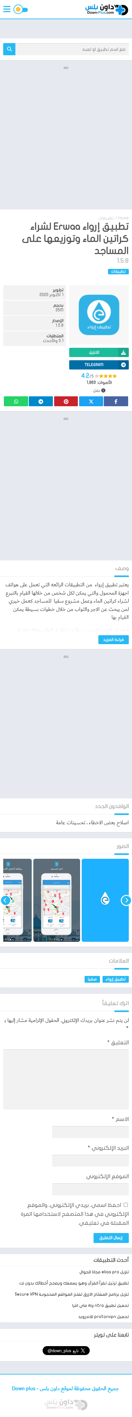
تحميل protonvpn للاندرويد (103, 1316)
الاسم (120, 1119)
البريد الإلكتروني (108, 1148)
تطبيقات (106, 218)
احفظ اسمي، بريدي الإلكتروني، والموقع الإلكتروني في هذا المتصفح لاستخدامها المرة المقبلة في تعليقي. (75, 1214)
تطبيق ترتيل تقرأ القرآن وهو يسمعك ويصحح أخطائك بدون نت (74, 1283)
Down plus (24, 1388)
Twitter (91, 401)
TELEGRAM (94, 365)
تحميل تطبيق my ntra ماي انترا (100, 1305)
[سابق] (126, 900)
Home (123, 218)
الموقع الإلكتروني (107, 1176)
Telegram (41, 401)
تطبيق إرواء (116, 979)
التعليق (118, 1042)
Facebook (116, 401)
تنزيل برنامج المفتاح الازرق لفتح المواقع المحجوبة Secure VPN (72, 1294)
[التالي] (5, 900)
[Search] (9, 49)
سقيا (92, 979)
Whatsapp (16, 401)
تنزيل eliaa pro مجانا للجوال (104, 1272)
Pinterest (66, 401)
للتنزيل (94, 352)
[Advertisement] (66, 137)
